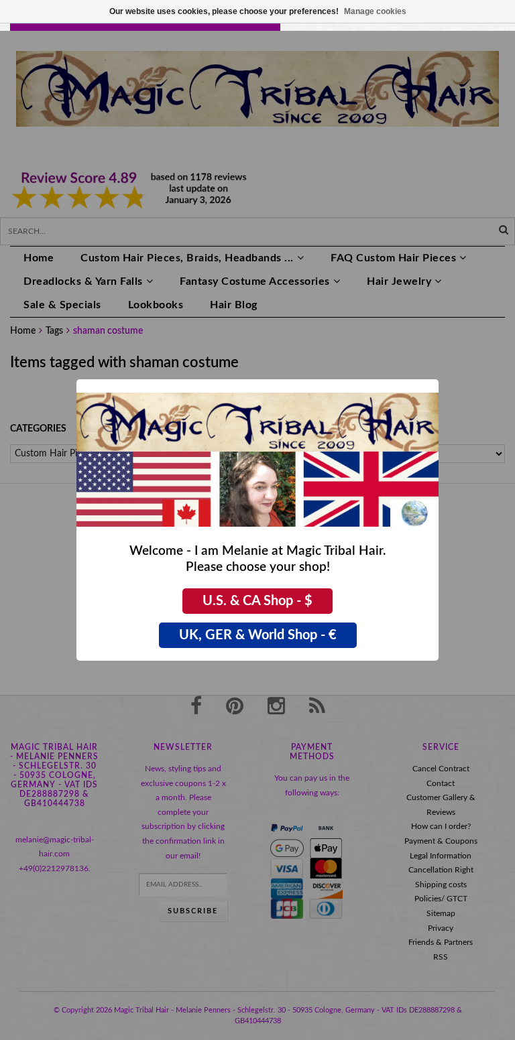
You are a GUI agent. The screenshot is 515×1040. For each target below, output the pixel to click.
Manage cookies (375, 11)
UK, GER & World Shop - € (258, 635)
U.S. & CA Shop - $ (257, 601)
